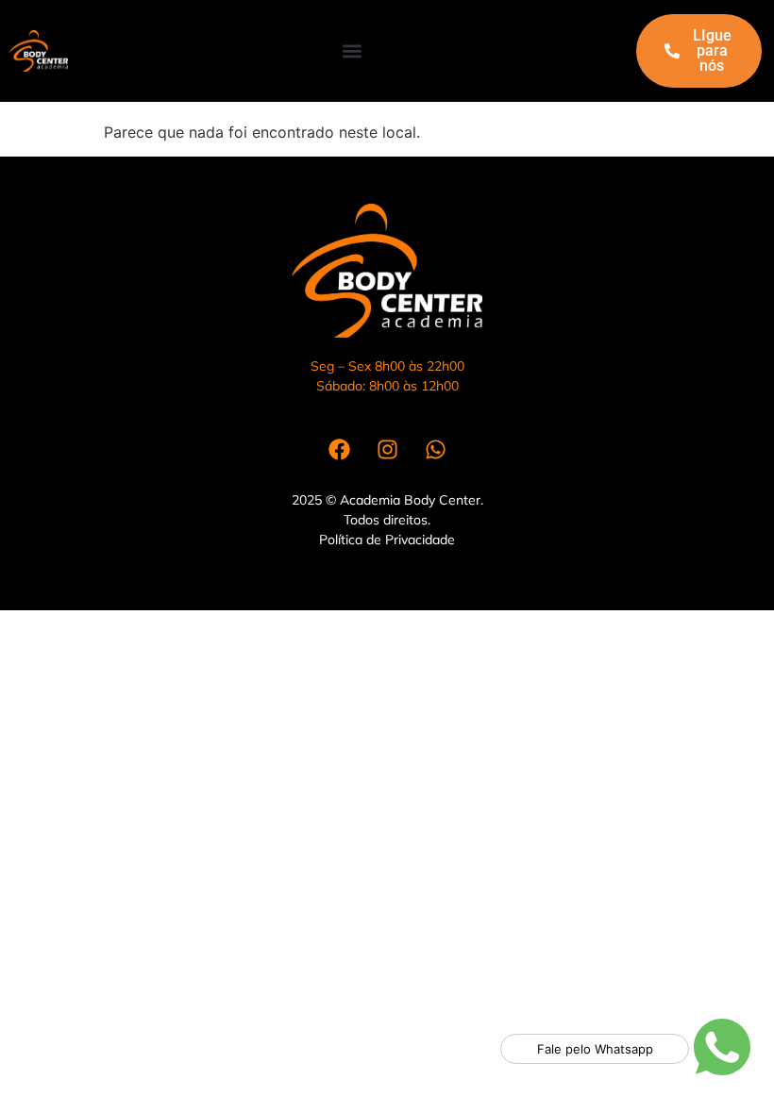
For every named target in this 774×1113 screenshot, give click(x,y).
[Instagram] (387, 450)
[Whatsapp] (435, 450)
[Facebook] (339, 450)
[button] (352, 51)
